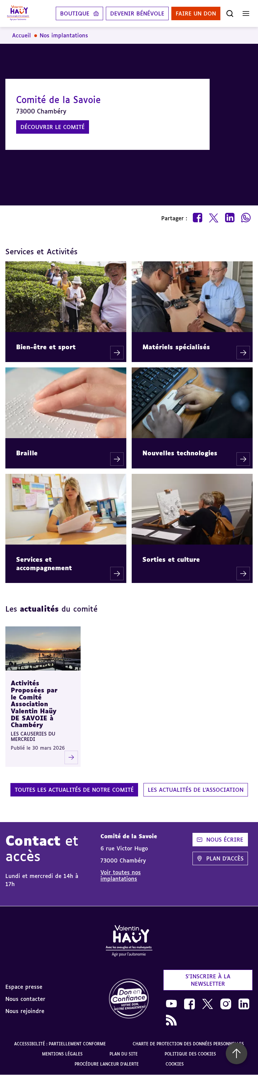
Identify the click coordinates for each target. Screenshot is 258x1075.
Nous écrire (224, 839)
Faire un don (196, 13)
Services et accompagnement (44, 564)
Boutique (74, 13)
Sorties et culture (171, 559)
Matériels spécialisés (176, 347)
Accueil (21, 35)
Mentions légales (62, 1053)
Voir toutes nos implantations (120, 875)
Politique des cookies (190, 1053)
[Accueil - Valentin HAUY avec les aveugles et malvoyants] (18, 13)
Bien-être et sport (46, 347)
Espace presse (23, 986)
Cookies (175, 1064)
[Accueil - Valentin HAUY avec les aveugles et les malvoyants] (129, 942)
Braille (27, 453)
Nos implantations (64, 35)
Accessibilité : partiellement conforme (60, 1043)
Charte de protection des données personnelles (188, 1043)
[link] (129, 999)
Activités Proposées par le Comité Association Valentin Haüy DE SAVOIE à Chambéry (34, 703)
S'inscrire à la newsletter (207, 980)
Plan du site (124, 1053)
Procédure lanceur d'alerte (107, 1064)
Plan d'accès (225, 858)
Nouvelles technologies (179, 453)
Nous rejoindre (24, 1011)
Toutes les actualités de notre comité (74, 789)
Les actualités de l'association (196, 789)
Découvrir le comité (52, 127)
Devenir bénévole (137, 13)
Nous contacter (25, 999)
